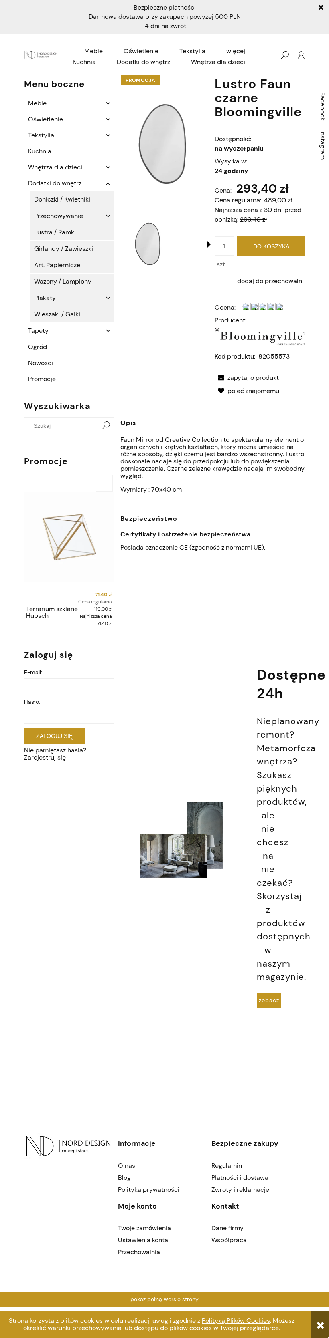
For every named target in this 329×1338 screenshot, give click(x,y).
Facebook (323, 106)
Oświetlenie (45, 119)
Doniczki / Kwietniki (62, 199)
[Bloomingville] (260, 338)
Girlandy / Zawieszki (63, 248)
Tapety (38, 330)
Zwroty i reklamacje (240, 1189)
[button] (209, 244)
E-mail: (33, 672)
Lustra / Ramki (55, 232)
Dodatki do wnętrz (54, 183)
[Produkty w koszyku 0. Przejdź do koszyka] (268, 55)
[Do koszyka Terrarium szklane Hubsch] (104, 483)
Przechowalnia (139, 1252)
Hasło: (32, 701)
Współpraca (229, 1240)
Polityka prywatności (148, 1189)
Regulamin (226, 1165)
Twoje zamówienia (144, 1228)
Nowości (40, 363)
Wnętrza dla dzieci (55, 167)
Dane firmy (227, 1228)
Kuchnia (39, 151)
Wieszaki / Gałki (57, 314)
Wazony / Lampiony (62, 281)
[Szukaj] (106, 426)
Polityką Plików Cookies (236, 1320)
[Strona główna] (41, 55)
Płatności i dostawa (239, 1177)
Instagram (323, 145)
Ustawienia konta (143, 1240)
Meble (37, 103)
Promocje (42, 379)
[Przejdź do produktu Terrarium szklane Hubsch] (69, 537)
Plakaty (45, 298)
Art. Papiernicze (57, 265)
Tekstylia (41, 135)
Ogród (37, 347)
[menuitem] (93, 51)
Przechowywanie (58, 216)
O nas (126, 1165)
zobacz (269, 1000)
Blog (124, 1177)
